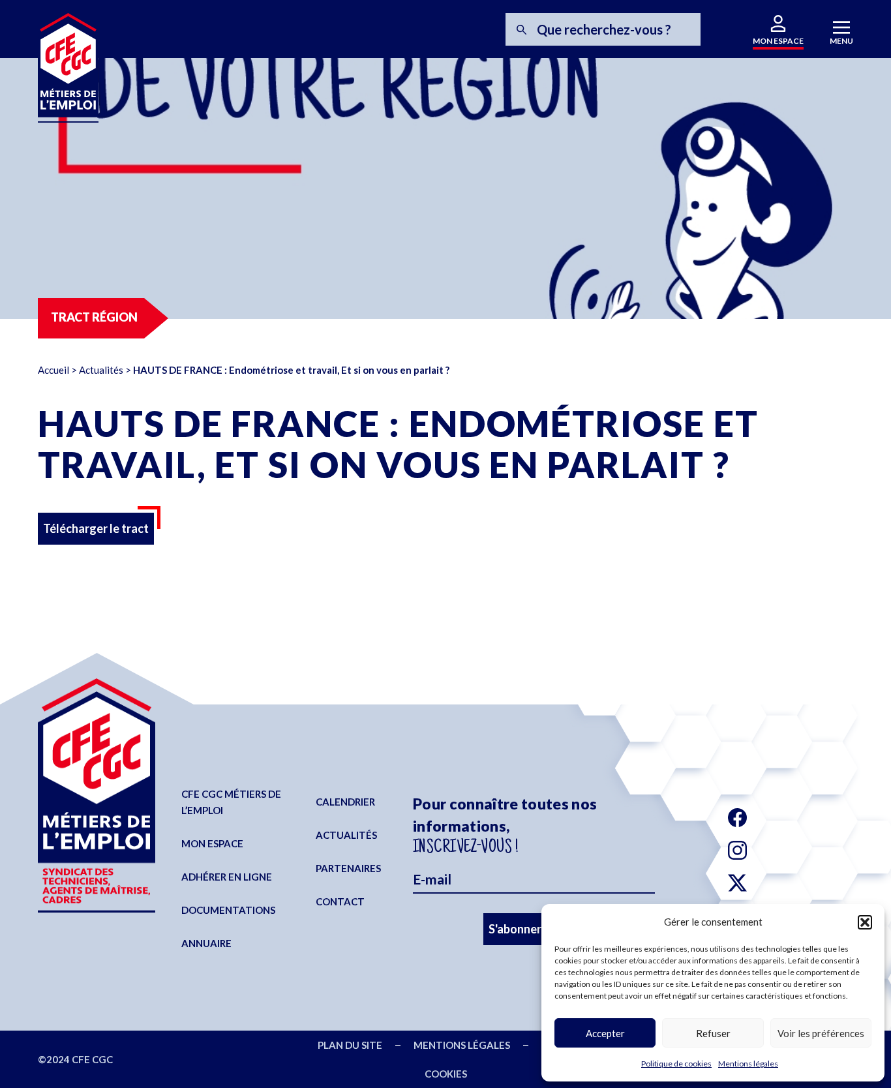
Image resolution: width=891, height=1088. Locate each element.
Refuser (713, 1033)
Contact (340, 901)
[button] (864, 922)
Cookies (446, 1074)
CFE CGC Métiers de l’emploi (231, 802)
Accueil (53, 370)
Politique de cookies (676, 1063)
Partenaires (348, 868)
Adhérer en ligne (226, 877)
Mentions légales (748, 1063)
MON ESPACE (778, 41)
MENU (841, 41)
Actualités (101, 370)
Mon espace (212, 843)
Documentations (228, 910)
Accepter (605, 1033)
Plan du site (350, 1045)
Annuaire (206, 943)
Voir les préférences (821, 1033)
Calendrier (345, 802)
